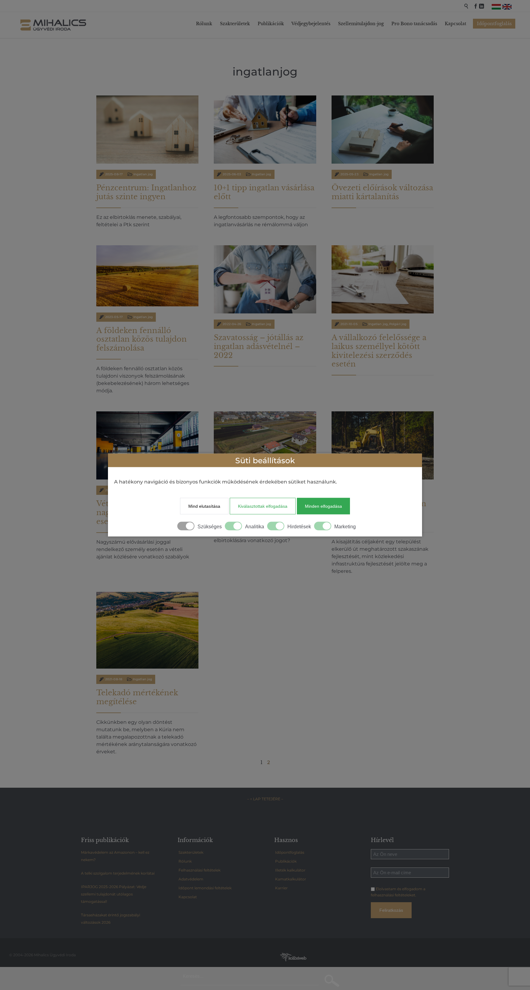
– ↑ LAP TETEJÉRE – (265, 799)
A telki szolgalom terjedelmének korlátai (118, 873)
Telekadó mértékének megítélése (137, 697)
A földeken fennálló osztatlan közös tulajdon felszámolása (141, 339)
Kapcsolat (188, 897)
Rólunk (185, 861)
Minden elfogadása (323, 505)
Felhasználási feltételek (200, 870)
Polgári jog (397, 324)
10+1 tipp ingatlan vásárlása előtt (264, 192)
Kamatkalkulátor (290, 879)
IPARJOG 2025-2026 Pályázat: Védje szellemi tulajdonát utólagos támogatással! (113, 894)
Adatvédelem (191, 879)
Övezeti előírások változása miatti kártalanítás (382, 192)
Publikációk (286, 861)
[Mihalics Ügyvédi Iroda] (53, 25)
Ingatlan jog (143, 174)
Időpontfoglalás (289, 852)
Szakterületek (191, 852)
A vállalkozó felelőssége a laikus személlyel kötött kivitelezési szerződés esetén (379, 350)
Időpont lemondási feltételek (205, 888)
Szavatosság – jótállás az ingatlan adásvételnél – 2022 (258, 346)
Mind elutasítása (204, 505)
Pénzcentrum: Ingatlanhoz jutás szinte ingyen (146, 192)
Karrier (281, 888)
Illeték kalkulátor (290, 870)
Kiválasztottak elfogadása (262, 505)
